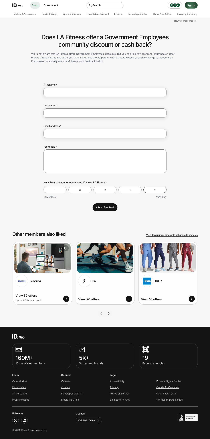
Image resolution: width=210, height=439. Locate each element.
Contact (65, 387)
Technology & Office (137, 14)
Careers (65, 381)
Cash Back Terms (166, 393)
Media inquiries (70, 399)
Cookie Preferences (167, 387)
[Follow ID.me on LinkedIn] (24, 420)
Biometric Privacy (120, 399)
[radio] (55, 190)
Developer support (72, 393)
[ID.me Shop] (19, 5)
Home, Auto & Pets (162, 14)
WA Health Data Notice (169, 399)
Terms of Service (119, 393)
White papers (20, 393)
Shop (35, 5)
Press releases (20, 399)
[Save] (66, 248)
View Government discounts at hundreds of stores (172, 235)
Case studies (19, 381)
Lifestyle (118, 14)
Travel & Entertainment (98, 14)
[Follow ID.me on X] (15, 420)
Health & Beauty (49, 14)
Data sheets (19, 387)
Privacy (114, 387)
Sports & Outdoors (72, 14)
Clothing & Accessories (25, 14)
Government (51, 5)
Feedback (50, 146)
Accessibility (117, 381)
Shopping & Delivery (187, 14)
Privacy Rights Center (168, 381)
